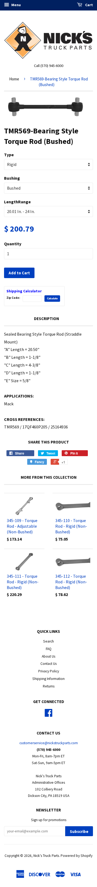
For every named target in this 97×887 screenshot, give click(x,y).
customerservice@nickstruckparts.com (48, 743)
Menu (16, 4)
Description (46, 318)
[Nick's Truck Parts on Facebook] (48, 714)
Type (9, 154)
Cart (88, 4)
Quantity (12, 243)
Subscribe (79, 831)
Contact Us (48, 663)
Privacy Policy (48, 671)
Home (14, 78)
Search (48, 641)
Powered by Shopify (76, 855)
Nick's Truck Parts (46, 855)
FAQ (48, 649)
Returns (48, 686)
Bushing (12, 178)
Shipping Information (48, 678)
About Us (48, 656)
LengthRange (17, 201)
